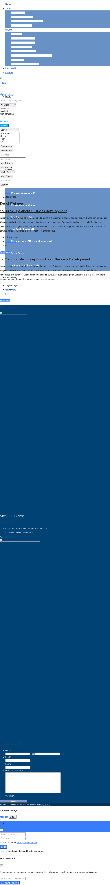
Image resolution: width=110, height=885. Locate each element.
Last (62, 754)
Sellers (8, 8)
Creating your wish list (21, 47)
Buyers (8, 30)
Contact (9, 73)
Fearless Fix (11, 68)
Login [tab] (8, 823)
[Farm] (9, 139)
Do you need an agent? (22, 17)
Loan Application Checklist (23, 51)
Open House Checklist (21, 25)
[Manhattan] (7, 111)
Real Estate (10, 241)
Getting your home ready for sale (27, 21)
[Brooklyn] (7, 108)
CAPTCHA (9, 796)
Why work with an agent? (23, 38)
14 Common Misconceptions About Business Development (45, 259)
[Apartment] (9, 133)
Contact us (4, 537)
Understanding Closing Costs (25, 64)
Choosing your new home (23, 43)
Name (8, 750)
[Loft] (9, 141)
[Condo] (9, 136)
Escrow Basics (17, 60)
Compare (4, 817)
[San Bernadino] (7, 114)
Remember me (10, 842)
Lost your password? (27, 842)
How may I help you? (14, 771)
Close (13, 817)
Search (4, 125)
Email (8, 757)
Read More (5, 252)
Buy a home (16, 34)
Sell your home (18, 13)
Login (3, 847)
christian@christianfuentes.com (19, 532)
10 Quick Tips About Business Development (33, 211)
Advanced (4, 121)
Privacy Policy (44, 804)
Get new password (10, 883)
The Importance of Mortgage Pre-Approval (31, 55)
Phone (8, 764)
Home (8, 4)
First (33, 754)
